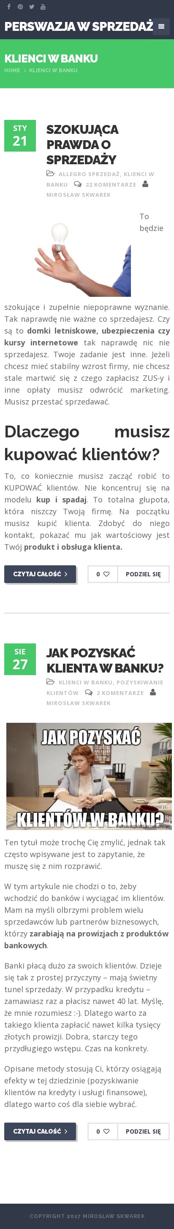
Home (12, 70)
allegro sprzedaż (89, 174)
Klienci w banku (86, 682)
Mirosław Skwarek (78, 194)
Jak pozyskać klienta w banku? (104, 661)
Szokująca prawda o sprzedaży (82, 144)
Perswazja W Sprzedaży (83, 26)
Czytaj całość (38, 574)
